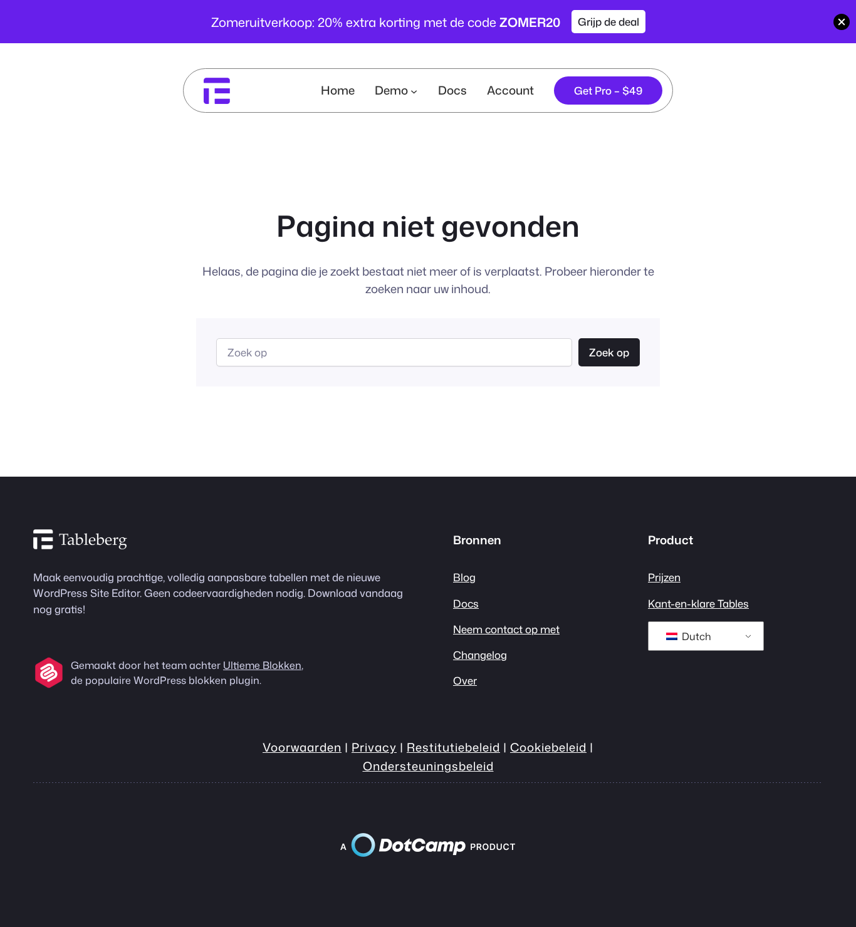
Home (338, 90)
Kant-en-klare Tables (698, 603)
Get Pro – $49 (608, 90)
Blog (464, 577)
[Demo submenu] (413, 90)
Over (465, 680)
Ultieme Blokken (262, 665)
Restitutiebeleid (453, 747)
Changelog (480, 655)
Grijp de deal (608, 21)
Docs (466, 603)
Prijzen (664, 577)
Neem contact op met (506, 629)
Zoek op (609, 352)
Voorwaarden (302, 747)
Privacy (374, 747)
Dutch (695, 636)
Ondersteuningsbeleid (428, 766)
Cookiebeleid (548, 747)
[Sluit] (841, 22)
